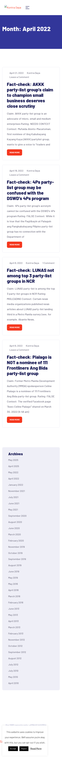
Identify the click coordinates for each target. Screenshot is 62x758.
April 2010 (13, 683)
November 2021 (16, 490)
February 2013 (15, 633)
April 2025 (13, 466)
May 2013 (13, 614)
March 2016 (14, 596)
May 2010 (13, 676)
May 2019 (13, 577)
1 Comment (48, 262)
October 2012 (15, 645)
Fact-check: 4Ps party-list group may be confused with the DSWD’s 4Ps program (30, 190)
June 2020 (14, 528)
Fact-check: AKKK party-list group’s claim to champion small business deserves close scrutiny (30, 95)
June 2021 (13, 503)
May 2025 (13, 459)
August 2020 (15, 521)
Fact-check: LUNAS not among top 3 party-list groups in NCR (30, 275)
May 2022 (13, 472)
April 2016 (13, 590)
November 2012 (16, 639)
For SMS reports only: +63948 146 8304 (26, 725)
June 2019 (13, 571)
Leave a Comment (19, 76)
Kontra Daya (33, 72)
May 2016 (13, 583)
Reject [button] (24, 748)
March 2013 (14, 627)
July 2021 (13, 497)
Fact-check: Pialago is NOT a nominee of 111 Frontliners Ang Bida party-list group (29, 365)
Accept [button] (13, 748)
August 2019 (14, 565)
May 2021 (13, 509)
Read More (15, 152)
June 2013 (13, 608)
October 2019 (15, 552)
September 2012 (17, 652)
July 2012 (13, 664)
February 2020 (16, 540)
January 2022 (15, 484)
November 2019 (16, 546)
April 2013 (13, 621)
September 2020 (17, 515)
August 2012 (15, 658)
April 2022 (13, 478)
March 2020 (14, 534)
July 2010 (13, 670)
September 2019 (17, 559)
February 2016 (15, 602)
